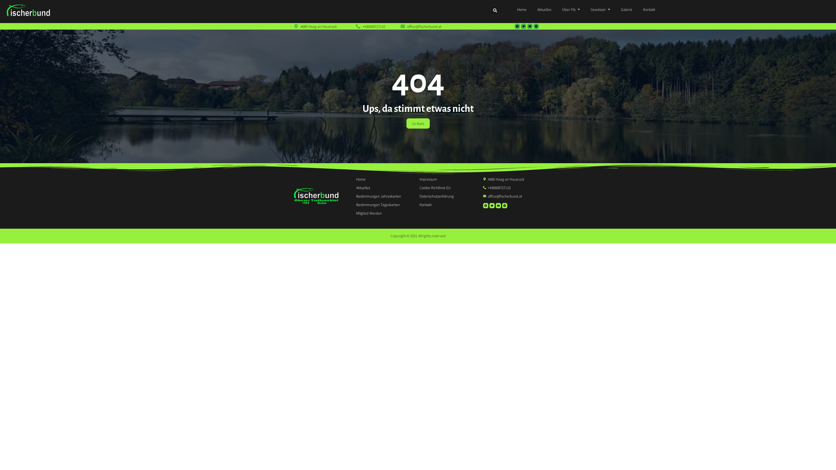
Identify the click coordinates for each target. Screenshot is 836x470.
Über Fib (569, 9)
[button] (571, 9)
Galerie (626, 9)
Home (521, 9)
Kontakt (649, 9)
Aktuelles (544, 9)
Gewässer (598, 9)
